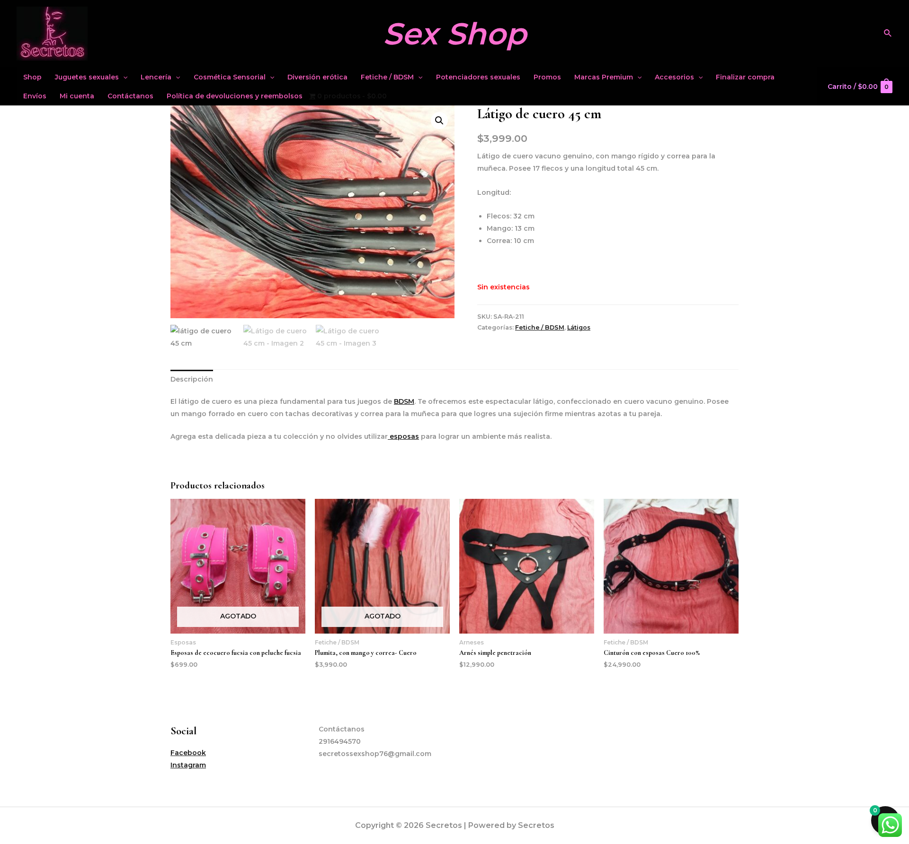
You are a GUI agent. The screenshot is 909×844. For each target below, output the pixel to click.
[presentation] (123, 77)
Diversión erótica (317, 77)
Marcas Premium (603, 77)
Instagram (188, 765)
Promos (547, 77)
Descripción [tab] (191, 379)
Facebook (188, 752)
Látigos (578, 327)
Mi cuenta (77, 96)
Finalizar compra (745, 77)
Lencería (156, 77)
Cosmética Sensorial (230, 77)
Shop (32, 77)
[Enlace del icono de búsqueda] (888, 33)
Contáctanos (130, 96)
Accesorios (674, 77)
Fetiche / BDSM (387, 77)
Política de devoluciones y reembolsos (235, 96)
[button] (439, 120)
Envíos (34, 96)
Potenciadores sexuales (478, 77)
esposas (403, 436)
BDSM (404, 401)
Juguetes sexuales (87, 77)
